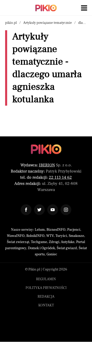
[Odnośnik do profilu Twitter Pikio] (39, 209)
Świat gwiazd (67, 248)
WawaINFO (16, 236)
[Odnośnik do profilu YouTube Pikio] (52, 209)
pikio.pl (11, 23)
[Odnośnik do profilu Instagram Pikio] (66, 209)
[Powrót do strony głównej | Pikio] (46, 8)
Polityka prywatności (46, 288)
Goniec (52, 254)
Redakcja (46, 296)
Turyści (61, 236)
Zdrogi (54, 242)
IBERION (47, 165)
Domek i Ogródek (41, 248)
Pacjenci (73, 229)
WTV (50, 236)
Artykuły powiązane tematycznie (47, 23)
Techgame (39, 242)
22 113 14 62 (60, 177)
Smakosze (76, 236)
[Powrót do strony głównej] (46, 149)
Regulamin (46, 279)
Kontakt (46, 305)
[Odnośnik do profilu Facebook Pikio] (26, 209)
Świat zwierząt (18, 242)
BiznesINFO (56, 229)
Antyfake (67, 242)
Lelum (40, 229)
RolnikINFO (35, 236)
